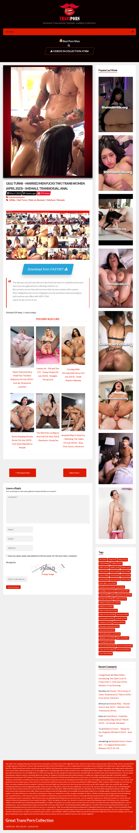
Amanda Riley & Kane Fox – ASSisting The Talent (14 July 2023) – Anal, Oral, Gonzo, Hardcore (73, 441)
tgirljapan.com (107, 638)
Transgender (106, 642)
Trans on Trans (106, 650)
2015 (125, 575)
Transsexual (123, 650)
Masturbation (106, 618)
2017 (114, 579)
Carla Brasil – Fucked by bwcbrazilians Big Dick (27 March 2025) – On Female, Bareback (113, 719)
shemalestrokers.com (109, 634)
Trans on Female (107, 646)
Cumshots (123, 591)
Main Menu (10, 32)
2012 (125, 571)
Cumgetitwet (104, 675)
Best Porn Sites (71, 41)
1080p (12, 200)
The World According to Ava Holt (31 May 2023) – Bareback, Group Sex (47, 436)
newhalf (120, 618)
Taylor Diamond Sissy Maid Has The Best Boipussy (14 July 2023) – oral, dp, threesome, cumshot (22, 379)
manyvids (122, 614)
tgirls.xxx (122, 638)
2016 (103, 579)
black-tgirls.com (107, 583)
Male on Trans (107, 614)
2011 (114, 571)
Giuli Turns (22, 200)
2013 (103, 575)
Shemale (61, 200)
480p (122, 560)
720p (104, 563)
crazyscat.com (33, 826)
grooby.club (106, 599)
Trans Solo (105, 653)
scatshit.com (10, 826)
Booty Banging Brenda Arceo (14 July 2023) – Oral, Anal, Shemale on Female (22, 442)
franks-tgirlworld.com (120, 595)
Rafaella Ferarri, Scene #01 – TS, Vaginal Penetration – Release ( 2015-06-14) (115, 744)
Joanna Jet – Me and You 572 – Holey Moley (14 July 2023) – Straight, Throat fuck (47, 374)
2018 (125, 579)
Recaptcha (11, 562)
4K (103, 560)
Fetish (103, 595)
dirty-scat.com (21, 826)
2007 (103, 567)
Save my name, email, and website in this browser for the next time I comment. (42, 556)
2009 (125, 567)
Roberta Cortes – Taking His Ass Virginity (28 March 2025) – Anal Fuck (115, 732)
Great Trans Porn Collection (29, 820)
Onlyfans (50, 200)
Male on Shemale (37, 200)
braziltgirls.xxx (107, 591)
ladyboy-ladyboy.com (109, 603)
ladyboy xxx (106, 607)
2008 (114, 567)
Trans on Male (125, 646)
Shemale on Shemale (109, 626)
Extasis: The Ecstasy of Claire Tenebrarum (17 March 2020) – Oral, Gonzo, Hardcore (115, 694)
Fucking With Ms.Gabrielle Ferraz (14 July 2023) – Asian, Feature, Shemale (73, 375)
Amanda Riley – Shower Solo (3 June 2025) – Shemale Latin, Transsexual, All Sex (114, 707)
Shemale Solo (106, 630)
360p (112, 560)
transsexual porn (17, 197)
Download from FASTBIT (46, 269)
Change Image (47, 574)
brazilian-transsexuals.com (111, 587)
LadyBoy (120, 599)
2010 (103, 571)
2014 (114, 575)
